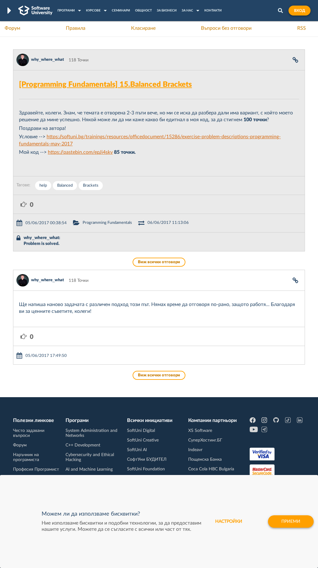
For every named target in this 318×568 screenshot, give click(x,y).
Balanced (65, 186)
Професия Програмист (36, 469)
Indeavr (195, 450)
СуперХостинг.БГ (205, 440)
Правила (75, 28)
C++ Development (83, 445)
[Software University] (35, 11)
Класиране (143, 28)
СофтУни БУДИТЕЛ (146, 459)
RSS (301, 28)
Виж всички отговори (159, 262)
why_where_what (47, 60)
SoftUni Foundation (146, 469)
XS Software (200, 430)
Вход (299, 10)
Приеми (290, 521)
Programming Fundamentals (107, 223)
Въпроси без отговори (226, 28)
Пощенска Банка (205, 459)
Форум (12, 28)
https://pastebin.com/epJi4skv (80, 152)
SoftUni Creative (143, 440)
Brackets (90, 186)
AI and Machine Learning (89, 469)
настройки (228, 521)
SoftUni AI (137, 450)
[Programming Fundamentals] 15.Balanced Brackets (105, 84)
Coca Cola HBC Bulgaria (211, 469)
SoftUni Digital (141, 430)
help (43, 186)
